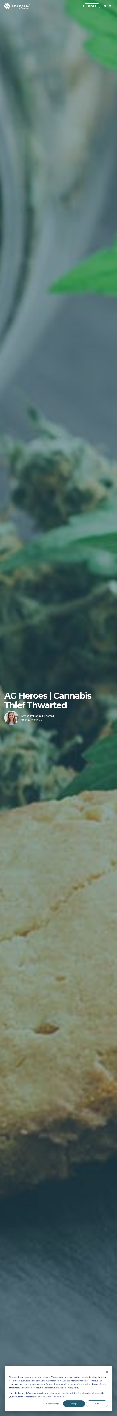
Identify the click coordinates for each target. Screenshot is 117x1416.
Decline (97, 1403)
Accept (74, 1403)
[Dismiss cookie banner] (107, 1372)
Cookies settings (51, 1403)
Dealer (92, 6)
